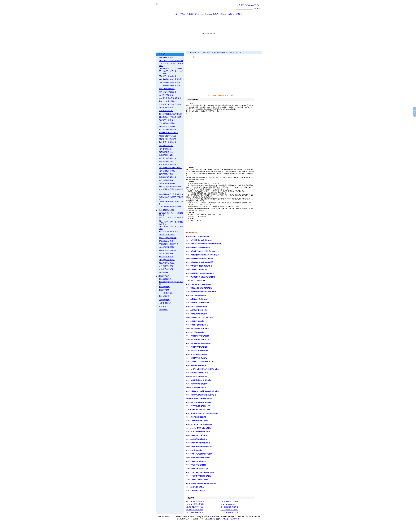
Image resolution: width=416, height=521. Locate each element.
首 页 (175, 14)
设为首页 (240, 5)
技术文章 (206, 14)
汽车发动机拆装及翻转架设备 (170, 168)
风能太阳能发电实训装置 (168, 133)
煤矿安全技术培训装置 (167, 139)
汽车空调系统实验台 (167, 155)
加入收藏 (248, 5)
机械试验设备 (164, 296)
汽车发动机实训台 (166, 152)
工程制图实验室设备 (167, 123)
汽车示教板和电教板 (167, 171)
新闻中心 (198, 14)
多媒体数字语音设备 (167, 247)
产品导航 (214, 14)
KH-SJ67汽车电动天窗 (194, 510)
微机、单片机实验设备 (167, 238)
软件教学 (162, 306)
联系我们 (256, 5)
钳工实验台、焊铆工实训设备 (170, 117)
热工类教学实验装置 (167, 263)
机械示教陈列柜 (165, 279)
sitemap (212, 517)
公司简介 (182, 14)
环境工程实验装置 (166, 257)
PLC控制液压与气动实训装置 (170, 98)
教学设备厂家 (168, 517)
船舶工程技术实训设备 (167, 136)
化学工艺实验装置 (166, 269)
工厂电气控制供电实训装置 (169, 86)
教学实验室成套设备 (167, 210)
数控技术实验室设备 (167, 235)
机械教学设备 (164, 276)
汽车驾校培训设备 (166, 180)
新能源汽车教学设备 (167, 183)
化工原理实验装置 (166, 266)
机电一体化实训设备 (167, 101)
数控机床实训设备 (166, 108)
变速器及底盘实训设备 (167, 165)
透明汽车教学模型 (166, 174)
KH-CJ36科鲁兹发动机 (229, 510)
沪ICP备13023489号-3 (231, 519)
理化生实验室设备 (166, 253)
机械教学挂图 (164, 290)
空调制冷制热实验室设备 (168, 244)
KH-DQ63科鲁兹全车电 (229, 512)
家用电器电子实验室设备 (168, 231)
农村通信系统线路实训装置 (169, 82)
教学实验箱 (163, 272)
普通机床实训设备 (166, 111)
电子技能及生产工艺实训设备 (170, 68)
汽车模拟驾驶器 (165, 149)
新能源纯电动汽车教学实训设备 (171, 194)
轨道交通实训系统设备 (167, 142)
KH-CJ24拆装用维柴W (194, 512)
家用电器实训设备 (166, 95)
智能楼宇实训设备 (166, 120)
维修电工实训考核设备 (167, 76)
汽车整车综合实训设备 (167, 177)
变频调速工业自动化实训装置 (170, 104)
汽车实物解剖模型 (166, 161)
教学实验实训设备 (166, 58)
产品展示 (190, 14)
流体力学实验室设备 (167, 260)
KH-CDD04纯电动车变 (229, 504)
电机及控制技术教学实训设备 (170, 187)
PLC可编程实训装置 (167, 89)
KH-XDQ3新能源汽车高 (195, 501)
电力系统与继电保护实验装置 (170, 79)
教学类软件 (163, 310)
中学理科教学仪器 (166, 293)
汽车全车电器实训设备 (167, 158)
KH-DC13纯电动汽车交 (229, 507)
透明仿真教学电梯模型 (167, 250)
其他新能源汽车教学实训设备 (170, 206)
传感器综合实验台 (166, 241)
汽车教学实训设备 (166, 146)
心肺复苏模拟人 (165, 303)
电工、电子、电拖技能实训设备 (171, 61)
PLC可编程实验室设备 (167, 92)
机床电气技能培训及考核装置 (170, 114)
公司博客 (222, 14)
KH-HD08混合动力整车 (229, 501)
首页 (199, 53)
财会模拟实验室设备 (167, 126)
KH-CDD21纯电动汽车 (194, 507)
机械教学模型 (164, 287)
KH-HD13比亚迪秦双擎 (195, 504)
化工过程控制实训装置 (167, 130)
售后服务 (230, 14)
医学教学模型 (164, 300)
